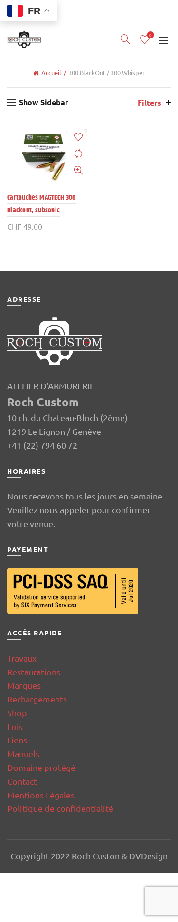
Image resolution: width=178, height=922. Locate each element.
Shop (17, 713)
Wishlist (150, 35)
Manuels (23, 754)
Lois (15, 726)
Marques (24, 685)
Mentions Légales (41, 795)
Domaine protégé (41, 767)
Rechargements (37, 699)
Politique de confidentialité (60, 808)
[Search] (125, 39)
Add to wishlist (78, 137)
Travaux (22, 658)
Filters (149, 102)
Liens (17, 740)
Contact (22, 781)
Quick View (78, 170)
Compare (78, 153)
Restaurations (33, 672)
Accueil (51, 72)
